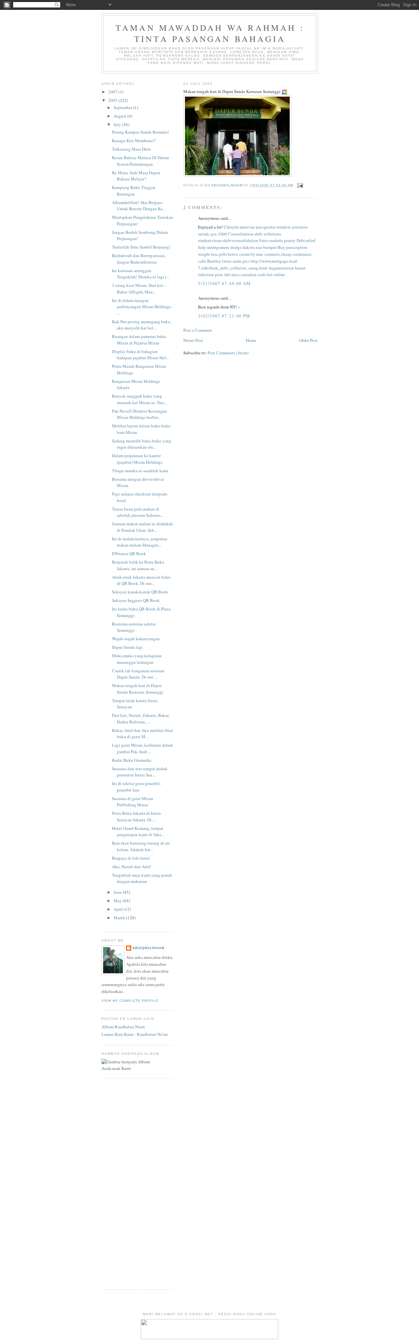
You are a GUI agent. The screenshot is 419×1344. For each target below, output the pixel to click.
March (120, 918)
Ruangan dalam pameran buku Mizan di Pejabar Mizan (139, 339)
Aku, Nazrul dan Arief (132, 866)
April (119, 909)
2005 (113, 100)
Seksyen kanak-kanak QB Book (140, 592)
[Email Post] (300, 185)
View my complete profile (129, 1000)
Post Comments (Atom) (228, 353)
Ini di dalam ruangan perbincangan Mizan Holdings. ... (142, 306)
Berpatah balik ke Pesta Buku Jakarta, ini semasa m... (138, 565)
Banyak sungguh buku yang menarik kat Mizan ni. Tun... (139, 399)
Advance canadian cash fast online (254, 274)
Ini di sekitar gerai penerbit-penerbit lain (136, 786)
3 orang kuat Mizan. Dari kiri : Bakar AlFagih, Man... (139, 288)
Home (251, 340)
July (118, 124)
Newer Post (193, 340)
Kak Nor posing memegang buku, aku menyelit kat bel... (141, 325)
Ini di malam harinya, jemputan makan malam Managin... (139, 542)
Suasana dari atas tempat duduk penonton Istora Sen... (140, 772)
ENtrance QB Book (129, 553)
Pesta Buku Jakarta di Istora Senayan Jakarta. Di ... (136, 816)
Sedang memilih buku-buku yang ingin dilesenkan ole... (141, 444)
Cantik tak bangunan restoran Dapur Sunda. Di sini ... (138, 674)
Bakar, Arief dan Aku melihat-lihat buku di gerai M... (142, 733)
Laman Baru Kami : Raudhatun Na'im (134, 1034)
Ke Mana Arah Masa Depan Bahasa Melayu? (136, 176)
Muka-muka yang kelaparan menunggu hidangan (137, 659)
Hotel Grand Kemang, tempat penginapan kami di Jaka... (138, 831)
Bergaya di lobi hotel (131, 858)
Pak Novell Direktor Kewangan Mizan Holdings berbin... (139, 414)
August (120, 116)
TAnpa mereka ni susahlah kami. (142, 471)
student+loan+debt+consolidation (228, 240)
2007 (113, 92)
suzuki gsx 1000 (212, 234)
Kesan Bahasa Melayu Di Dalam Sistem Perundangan (140, 161)
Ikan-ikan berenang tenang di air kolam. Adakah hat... (141, 846)
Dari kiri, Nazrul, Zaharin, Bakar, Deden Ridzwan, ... (140, 718)
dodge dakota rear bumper (253, 247)
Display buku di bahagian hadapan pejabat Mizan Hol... (140, 354)
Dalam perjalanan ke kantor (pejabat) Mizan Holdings (138, 459)
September (123, 107)
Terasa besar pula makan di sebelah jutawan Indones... (137, 512)
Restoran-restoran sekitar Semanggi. (134, 627)
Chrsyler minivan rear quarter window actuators (266, 227)
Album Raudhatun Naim (123, 1027)
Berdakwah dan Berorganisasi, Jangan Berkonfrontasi (139, 258)
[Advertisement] (121, 1183)
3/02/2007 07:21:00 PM (224, 316)
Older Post (308, 340)
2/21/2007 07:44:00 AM (224, 283)
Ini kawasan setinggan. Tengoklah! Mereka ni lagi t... (140, 274)
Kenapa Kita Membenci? (134, 140)
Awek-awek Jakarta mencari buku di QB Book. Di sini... (141, 580)
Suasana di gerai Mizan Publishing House (132, 801)
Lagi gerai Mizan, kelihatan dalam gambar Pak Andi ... (142, 748)
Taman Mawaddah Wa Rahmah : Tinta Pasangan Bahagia (210, 33)
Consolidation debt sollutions (254, 234)
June (118, 892)
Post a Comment (197, 330)
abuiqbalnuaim (148, 948)
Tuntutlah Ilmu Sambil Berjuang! (141, 247)
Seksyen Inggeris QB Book (136, 600)
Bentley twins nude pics (228, 261)
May (118, 901)
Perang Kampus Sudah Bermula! (140, 132)
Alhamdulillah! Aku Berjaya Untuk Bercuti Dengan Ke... (139, 205)
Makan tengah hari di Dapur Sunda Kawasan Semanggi (138, 688)
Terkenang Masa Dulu (131, 149)
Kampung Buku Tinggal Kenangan (133, 190)
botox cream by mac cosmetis (254, 254)
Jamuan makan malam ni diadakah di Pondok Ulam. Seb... (142, 527)
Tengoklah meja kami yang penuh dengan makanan (142, 878)
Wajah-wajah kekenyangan (136, 639)
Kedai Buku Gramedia (132, 760)
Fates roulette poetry (277, 240)
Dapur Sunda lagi (128, 647)
